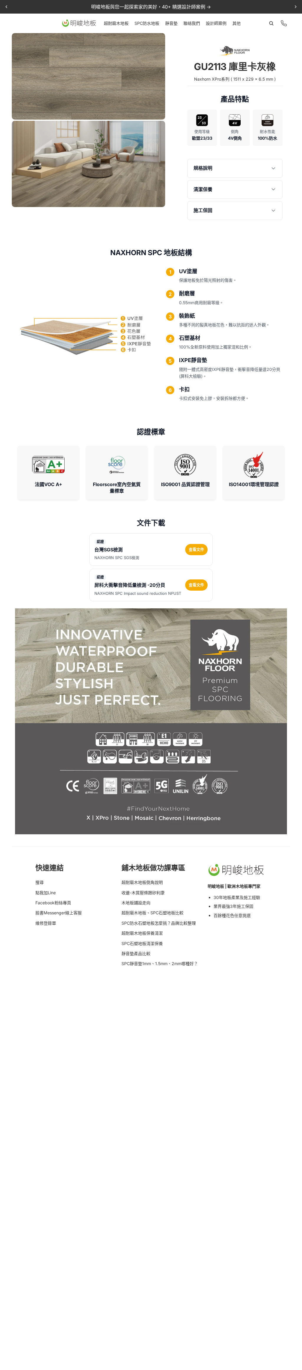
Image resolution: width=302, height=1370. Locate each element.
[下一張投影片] (295, 6)
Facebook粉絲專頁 (53, 902)
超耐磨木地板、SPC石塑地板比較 (152, 912)
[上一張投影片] (6, 6)
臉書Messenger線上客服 (58, 912)
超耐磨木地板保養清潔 (142, 933)
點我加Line (45, 892)
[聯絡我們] (283, 23)
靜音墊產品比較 (136, 953)
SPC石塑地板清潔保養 (142, 943)
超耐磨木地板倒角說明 (142, 882)
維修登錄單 (45, 923)
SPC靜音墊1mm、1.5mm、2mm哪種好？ (160, 963)
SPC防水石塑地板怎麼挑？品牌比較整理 (159, 923)
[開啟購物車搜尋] (271, 23)
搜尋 (39, 882)
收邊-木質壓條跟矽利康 (143, 892)
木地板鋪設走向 (136, 902)
